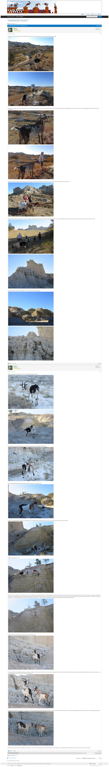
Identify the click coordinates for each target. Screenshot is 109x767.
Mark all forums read (40, 763)
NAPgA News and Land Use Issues (23, 19)
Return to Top (26, 763)
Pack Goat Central (10, 19)
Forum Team (10, 763)
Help (100, 14)
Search (88, 14)
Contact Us (14, 763)
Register (21, 16)
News (15, 19)
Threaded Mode (98, 25)
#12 (100, 371)
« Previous (12, 23)
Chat (84, 14)
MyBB (12, 765)
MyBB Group (20, 765)
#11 (100, 33)
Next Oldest (10, 753)
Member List (94, 14)
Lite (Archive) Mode (33, 763)
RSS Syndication (48, 763)
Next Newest (16, 753)
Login (17, 16)
